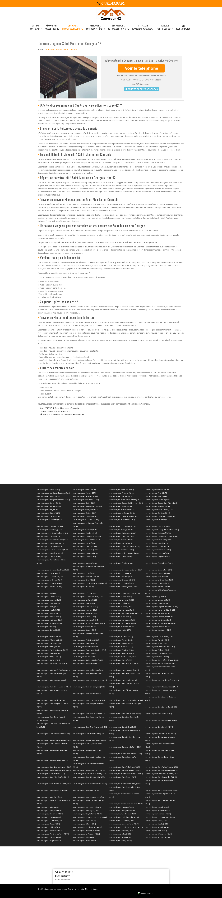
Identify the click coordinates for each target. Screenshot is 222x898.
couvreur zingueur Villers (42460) (84, 837)
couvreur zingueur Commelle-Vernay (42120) (124, 546)
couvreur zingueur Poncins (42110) (121, 647)
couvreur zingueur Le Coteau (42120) (85, 550)
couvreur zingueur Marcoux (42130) (85, 613)
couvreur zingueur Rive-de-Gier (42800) (122, 657)
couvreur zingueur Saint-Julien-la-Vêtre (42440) (89, 733)
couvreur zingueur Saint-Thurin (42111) (49, 797)
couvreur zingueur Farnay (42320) (48, 573)
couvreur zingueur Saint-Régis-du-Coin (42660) (89, 777)
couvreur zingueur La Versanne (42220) (86, 834)
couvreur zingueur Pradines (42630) (121, 650)
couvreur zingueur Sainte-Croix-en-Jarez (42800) (126, 804)
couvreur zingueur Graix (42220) (84, 580)
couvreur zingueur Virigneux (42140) (49, 840)
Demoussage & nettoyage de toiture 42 (118, 27)
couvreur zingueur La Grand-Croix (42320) (159, 580)
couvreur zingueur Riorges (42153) (48, 657)
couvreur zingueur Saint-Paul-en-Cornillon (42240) (53, 770)
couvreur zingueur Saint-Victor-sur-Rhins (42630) (89, 797)
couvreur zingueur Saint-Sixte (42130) (86, 790)
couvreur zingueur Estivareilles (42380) (158, 570)
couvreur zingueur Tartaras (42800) (48, 817)
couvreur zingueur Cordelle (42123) (157, 546)
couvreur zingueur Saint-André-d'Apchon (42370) (53, 670)
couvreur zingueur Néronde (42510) (121, 626)
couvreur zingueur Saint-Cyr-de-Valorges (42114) (53, 687)
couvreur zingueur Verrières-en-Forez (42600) (52, 834)
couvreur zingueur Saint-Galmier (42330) (50, 700)
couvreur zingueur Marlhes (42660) (48, 616)
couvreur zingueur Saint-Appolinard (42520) (124, 670)
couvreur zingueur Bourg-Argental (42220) (87, 506)
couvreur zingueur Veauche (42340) (157, 827)
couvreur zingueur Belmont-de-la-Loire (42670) (125, 499)
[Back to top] (215, 891)
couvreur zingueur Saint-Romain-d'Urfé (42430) (161, 777)
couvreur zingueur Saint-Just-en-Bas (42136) (160, 733)
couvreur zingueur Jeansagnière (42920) (123, 586)
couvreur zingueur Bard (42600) (156, 496)
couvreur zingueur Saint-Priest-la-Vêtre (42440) (52, 777)
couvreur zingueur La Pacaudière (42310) (159, 637)
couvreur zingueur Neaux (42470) (84, 626)
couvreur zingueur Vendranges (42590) (86, 830)
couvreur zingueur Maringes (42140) (157, 613)
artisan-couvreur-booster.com (55, 889)
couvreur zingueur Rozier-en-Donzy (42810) (51, 663)
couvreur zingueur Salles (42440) (47, 807)
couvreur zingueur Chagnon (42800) (85, 516)
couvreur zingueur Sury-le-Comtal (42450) (87, 814)
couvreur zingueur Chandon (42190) (85, 530)
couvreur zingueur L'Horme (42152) (48, 596)
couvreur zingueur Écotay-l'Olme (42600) (159, 563)
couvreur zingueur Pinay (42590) (156, 643)
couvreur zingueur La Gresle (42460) (49, 583)
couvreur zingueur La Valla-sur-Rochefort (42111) (126, 827)
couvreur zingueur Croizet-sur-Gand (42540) (124, 553)
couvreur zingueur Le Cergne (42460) (122, 513)
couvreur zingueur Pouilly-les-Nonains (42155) (52, 650)
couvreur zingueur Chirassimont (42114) (50, 543)
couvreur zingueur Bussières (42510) (122, 510)
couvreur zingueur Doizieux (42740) (85, 563)
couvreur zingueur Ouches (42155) (121, 637)
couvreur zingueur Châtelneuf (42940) (158, 533)
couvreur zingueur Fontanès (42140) (157, 573)
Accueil (40, 49)
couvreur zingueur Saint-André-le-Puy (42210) (88, 670)
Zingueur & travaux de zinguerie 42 (72, 27)
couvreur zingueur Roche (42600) (48, 660)
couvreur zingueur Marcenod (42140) (122, 610)
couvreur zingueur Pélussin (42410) (48, 643)
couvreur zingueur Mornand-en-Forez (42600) (160, 623)
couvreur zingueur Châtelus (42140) (48, 536)
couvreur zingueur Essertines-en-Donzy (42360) (125, 570)
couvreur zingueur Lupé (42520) (84, 603)
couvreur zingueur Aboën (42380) (48, 489)
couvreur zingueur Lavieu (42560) (120, 596)
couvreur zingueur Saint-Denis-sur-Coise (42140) (161, 687)
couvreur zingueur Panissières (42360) (86, 640)
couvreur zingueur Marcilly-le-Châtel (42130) (160, 610)
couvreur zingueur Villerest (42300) (48, 837)
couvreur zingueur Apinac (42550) (84, 493)
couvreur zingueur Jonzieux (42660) (157, 586)
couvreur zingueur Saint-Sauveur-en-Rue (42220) (53, 790)
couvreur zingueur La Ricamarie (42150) (158, 653)
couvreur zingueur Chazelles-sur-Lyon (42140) (52, 540)
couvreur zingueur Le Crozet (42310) (157, 553)
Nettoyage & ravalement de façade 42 (142, 27)
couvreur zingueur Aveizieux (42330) (85, 496)
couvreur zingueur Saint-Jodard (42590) (122, 727)
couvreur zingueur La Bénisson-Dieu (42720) (88, 596)
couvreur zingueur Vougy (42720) (120, 840)
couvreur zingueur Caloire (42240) (48, 513)
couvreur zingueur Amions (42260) (157, 489)
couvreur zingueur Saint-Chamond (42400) (51, 680)
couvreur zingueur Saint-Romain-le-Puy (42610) (125, 784)
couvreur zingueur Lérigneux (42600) (121, 600)
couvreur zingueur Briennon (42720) (157, 506)
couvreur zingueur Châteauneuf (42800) (122, 533)
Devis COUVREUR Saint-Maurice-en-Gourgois (59, 408)
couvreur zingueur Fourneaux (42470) (86, 576)
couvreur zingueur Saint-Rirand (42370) (122, 777)
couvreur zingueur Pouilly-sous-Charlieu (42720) (89, 650)
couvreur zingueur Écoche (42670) (121, 563)
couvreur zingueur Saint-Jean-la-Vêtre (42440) (161, 720)
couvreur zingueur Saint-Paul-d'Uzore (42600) (124, 767)
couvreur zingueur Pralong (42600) (157, 650)
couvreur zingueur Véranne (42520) (121, 830)
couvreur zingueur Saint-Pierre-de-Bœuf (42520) (125, 770)
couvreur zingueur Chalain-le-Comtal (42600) (160, 516)
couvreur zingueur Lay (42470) (155, 596)
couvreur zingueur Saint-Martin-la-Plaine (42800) (125, 753)
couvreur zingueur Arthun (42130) (48, 496)
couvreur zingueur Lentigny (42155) (85, 600)
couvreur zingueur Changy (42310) (121, 530)
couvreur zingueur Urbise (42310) (84, 824)
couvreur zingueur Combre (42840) (85, 546)
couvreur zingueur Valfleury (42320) (48, 827)
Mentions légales (91, 889)
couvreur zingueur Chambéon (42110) (122, 520)
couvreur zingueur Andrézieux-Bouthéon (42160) (53, 493)
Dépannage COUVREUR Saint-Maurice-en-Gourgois (62, 414)
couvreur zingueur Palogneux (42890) (49, 640)
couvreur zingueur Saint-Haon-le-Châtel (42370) (89, 713)
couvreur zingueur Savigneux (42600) (49, 810)
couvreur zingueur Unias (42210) (156, 820)
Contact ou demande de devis (142, 89)
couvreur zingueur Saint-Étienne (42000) (87, 693)
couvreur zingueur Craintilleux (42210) (49, 553)
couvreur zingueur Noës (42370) (120, 630)
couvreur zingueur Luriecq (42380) (157, 603)
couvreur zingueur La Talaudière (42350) (123, 814)
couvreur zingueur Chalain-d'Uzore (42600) (123, 516)
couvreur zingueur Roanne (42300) (157, 657)
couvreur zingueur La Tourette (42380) (49, 820)
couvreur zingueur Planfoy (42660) (48, 647)
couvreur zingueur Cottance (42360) (121, 550)
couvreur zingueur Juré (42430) (47, 593)
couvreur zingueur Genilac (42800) (157, 576)
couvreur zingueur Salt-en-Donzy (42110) (87, 807)
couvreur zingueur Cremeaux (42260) (85, 553)
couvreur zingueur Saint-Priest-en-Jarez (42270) (89, 774)
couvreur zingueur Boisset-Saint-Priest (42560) (161, 503)
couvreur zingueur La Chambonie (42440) (123, 526)
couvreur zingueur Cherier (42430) (121, 540)
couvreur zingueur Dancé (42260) (120, 556)
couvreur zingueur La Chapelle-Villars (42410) (52, 533)
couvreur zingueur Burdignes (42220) (86, 510)
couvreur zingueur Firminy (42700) (120, 573)
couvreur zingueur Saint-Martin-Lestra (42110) (52, 760)
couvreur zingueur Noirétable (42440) (158, 630)
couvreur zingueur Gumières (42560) (157, 583)
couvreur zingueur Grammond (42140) (122, 580)
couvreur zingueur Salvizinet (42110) (121, 807)
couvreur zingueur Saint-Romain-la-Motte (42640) (90, 784)
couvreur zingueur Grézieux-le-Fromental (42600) (90, 583)
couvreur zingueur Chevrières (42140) (158, 540)
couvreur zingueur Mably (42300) (47, 606)
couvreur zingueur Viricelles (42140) (157, 837)
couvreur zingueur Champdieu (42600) (158, 526)
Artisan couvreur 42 (35, 27)
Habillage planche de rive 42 (164, 27)
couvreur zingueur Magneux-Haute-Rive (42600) (161, 606)
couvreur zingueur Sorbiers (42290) (157, 810)
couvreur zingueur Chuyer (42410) (84, 543)
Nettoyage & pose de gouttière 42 (95, 27)
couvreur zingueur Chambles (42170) (157, 520)
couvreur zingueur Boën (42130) (84, 503)
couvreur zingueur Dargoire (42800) (157, 556)
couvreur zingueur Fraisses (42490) (121, 576)
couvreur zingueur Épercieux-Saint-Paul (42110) (52, 570)
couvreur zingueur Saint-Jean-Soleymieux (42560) (90, 727)
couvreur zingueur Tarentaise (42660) (158, 814)
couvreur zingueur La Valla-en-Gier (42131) (87, 827)
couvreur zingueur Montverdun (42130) (122, 623)
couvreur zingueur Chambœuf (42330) (49, 526)
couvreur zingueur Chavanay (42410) (121, 536)
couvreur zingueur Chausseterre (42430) (87, 536)
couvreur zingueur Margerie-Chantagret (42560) (125, 613)
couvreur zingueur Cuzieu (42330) (84, 556)
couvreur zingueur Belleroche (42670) (86, 499)
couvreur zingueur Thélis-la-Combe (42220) (124, 817)
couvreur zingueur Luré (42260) (119, 603)
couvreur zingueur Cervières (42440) (157, 513)
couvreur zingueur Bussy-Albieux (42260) (159, 510)
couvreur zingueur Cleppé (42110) (156, 543)
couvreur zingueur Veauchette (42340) (49, 830)
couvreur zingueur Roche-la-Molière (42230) (88, 660)
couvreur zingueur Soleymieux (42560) (122, 810)
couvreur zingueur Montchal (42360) (49, 623)
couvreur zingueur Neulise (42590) (48, 630)
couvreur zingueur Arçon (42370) (156, 493)
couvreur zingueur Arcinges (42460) (121, 493)
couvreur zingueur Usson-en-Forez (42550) (124, 824)
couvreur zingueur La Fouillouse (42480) (50, 576)
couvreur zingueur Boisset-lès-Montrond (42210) (126, 503)
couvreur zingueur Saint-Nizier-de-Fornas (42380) (53, 767)
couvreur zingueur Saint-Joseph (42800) (159, 727)
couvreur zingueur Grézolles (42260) (121, 583)
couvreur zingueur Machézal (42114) (85, 606)
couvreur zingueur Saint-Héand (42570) (158, 713)
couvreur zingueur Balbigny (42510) (121, 496)
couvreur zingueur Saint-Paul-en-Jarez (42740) (89, 770)
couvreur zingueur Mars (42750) (120, 616)
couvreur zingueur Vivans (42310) (84, 840)
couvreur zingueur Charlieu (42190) (85, 533)
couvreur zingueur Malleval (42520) (85, 610)
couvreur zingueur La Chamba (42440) (86, 520)
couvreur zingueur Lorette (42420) (48, 603)
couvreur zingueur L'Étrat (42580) (84, 593)
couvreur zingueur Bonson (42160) (48, 506)
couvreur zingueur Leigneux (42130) (48, 600)
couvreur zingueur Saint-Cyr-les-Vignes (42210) (89, 687)
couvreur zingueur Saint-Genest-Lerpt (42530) (89, 700)
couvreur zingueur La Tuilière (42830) (121, 820)
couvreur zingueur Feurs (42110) (84, 573)
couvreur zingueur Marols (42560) (84, 616)
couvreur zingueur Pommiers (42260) (86, 647)
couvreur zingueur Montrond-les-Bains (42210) (89, 623)
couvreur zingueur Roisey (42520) (120, 660)
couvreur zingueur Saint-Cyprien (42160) (123, 680)
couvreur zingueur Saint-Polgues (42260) (50, 774)
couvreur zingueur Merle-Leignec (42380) (159, 616)
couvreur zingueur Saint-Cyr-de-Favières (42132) (162, 680)
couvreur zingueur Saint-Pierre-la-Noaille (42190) (161, 770)
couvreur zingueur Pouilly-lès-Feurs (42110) (160, 647)
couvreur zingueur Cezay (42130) (48, 516)
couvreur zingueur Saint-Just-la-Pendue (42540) (89, 740)
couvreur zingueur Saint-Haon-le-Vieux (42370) (125, 713)
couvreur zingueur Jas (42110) (83, 586)
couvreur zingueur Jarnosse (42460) (49, 586)
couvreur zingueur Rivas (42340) (84, 657)
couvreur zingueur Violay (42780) (120, 837)
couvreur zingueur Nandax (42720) (48, 626)
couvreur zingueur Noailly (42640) (84, 630)
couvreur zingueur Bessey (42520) (48, 503)
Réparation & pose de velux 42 (52, 27)
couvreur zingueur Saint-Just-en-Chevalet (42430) (53, 740)
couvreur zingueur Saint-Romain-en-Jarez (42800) (53, 784)
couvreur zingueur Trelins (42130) (84, 820)
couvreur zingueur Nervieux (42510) (157, 626)
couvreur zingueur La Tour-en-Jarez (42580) (160, 817)
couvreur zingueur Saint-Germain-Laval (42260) (161, 707)
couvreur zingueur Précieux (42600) (48, 653)
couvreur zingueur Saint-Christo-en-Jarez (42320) (90, 680)
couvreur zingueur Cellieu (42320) (84, 513)
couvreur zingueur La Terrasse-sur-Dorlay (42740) (90, 817)
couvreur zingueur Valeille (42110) (156, 824)
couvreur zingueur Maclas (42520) (120, 606)
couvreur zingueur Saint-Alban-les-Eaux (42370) (161, 663)
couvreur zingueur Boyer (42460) (120, 506)
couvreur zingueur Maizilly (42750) (48, 610)
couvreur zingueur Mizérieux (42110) (49, 620)
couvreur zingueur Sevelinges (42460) (86, 810)
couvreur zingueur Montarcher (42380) (122, 620)
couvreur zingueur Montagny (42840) (85, 620)
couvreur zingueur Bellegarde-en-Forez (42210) (53, 499)
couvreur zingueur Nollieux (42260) (48, 637)
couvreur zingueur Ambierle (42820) (121, 489)
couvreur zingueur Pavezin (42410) (157, 640)
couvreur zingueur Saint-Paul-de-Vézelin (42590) (161, 767)
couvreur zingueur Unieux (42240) (48, 824)
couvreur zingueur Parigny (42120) (121, 640)
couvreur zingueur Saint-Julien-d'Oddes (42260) (53, 733)
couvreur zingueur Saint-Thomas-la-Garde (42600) (162, 790)
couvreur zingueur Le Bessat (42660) (157, 499)
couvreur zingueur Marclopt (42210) (48, 613)
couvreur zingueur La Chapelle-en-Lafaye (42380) (162, 530)
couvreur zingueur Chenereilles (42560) (86, 540)
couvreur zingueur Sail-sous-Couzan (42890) (124, 663)
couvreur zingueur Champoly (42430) (49, 530)
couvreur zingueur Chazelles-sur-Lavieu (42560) (161, 536)
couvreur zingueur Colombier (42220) (49, 546)
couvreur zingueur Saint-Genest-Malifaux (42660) (126, 700)
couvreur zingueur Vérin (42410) (156, 830)
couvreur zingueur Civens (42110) (120, 543)
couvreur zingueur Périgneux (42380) (85, 643)
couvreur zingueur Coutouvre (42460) (158, 550)
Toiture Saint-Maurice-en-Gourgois (55, 411)
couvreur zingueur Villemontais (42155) (158, 834)
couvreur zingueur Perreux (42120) (121, 643)
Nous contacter (183, 28)
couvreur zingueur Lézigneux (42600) (157, 600)
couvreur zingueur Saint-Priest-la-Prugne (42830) (126, 774)
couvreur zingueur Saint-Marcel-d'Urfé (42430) (125, 747)
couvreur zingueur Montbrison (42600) (158, 620)
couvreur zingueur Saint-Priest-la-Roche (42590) (161, 774)
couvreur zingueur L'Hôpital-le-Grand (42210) (124, 593)
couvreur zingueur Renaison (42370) (121, 653)
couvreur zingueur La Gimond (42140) (49, 580)
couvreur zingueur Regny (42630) (84, 653)
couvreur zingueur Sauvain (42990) (157, 807)
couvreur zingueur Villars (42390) (120, 834)
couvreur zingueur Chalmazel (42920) (49, 520)
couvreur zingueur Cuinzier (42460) (48, 556)
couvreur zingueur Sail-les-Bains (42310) (86, 663)
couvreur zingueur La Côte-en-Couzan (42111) (52, 550)
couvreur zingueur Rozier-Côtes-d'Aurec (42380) (161, 660)
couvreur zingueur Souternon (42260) (49, 814)
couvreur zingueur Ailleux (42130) (84, 489)
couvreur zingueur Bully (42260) (47, 510)
